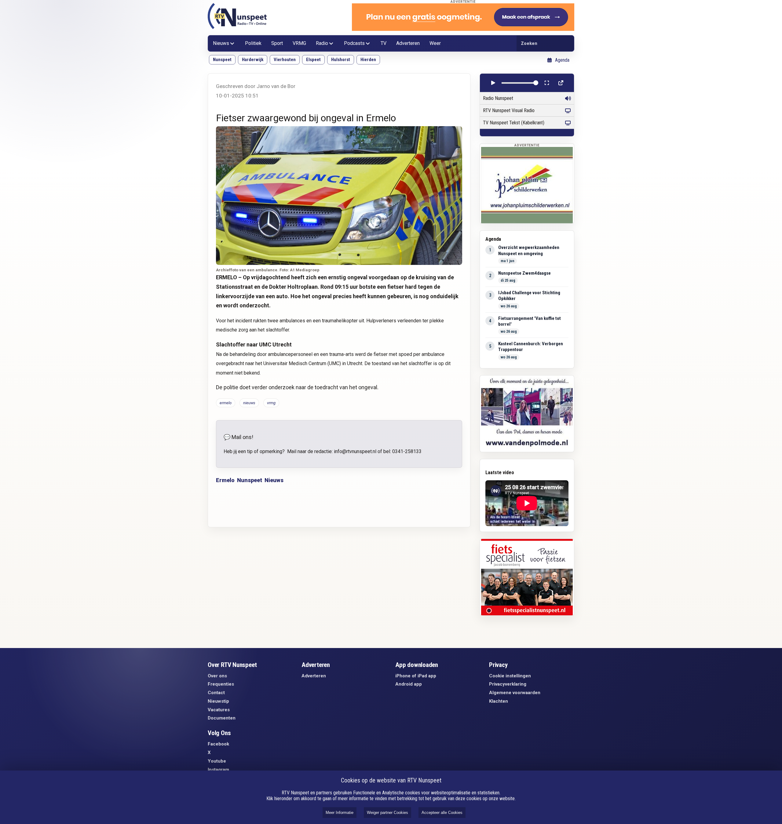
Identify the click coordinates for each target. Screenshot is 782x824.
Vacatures (219, 709)
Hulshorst (340, 59)
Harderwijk (252, 59)
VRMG (299, 43)
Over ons (217, 676)
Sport (277, 43)
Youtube (217, 761)
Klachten (498, 701)
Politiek (253, 43)
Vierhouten (285, 59)
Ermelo (225, 480)
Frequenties (221, 684)
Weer (435, 43)
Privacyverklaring (507, 684)
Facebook (218, 744)
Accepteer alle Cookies (442, 812)
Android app (408, 684)
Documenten (222, 718)
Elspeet (313, 59)
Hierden (368, 59)
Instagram (218, 769)
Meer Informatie (339, 812)
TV (383, 43)
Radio (322, 43)
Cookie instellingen (510, 676)
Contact (216, 692)
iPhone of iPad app (415, 676)
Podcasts (354, 43)
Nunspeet (222, 59)
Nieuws (221, 43)
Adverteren (408, 43)
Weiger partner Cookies (387, 812)
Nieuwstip (218, 701)
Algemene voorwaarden (514, 692)
